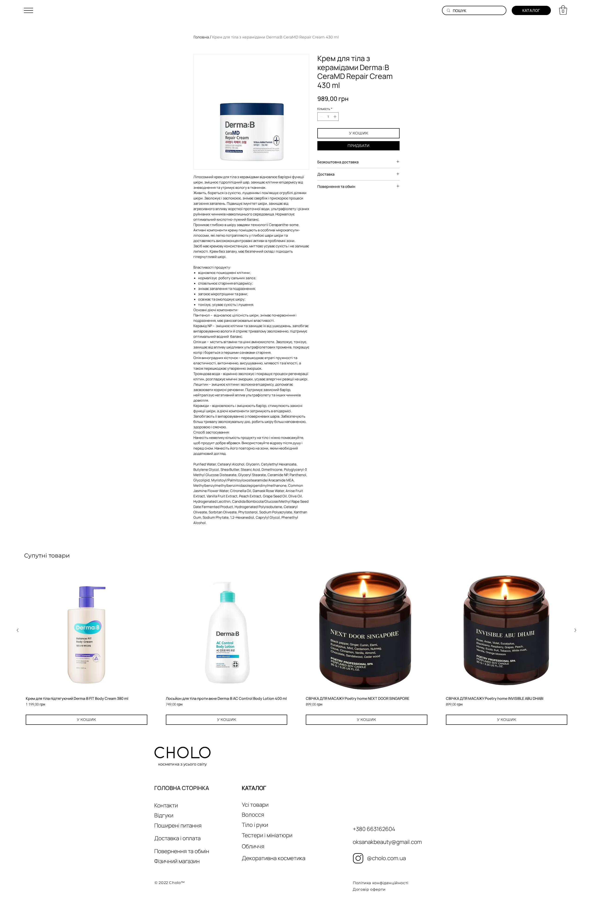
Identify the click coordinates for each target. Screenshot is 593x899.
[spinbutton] (328, 117)
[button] (28, 10)
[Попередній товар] (17, 630)
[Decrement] (321, 117)
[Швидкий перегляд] (86, 630)
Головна (201, 37)
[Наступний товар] (575, 630)
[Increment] (335, 117)
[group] (296, 647)
